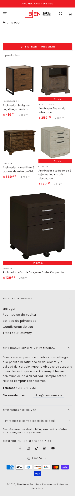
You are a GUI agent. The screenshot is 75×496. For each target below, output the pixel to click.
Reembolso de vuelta (19, 315)
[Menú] (4, 14)
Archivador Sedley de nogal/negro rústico (16, 107)
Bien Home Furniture (29, 484)
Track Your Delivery (17, 333)
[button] (60, 14)
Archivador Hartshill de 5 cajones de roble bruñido (18, 169)
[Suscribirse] (70, 421)
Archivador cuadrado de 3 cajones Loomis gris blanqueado (55, 174)
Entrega (9, 309)
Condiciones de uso (18, 327)
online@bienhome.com (48, 395)
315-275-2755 (27, 388)
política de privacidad (20, 321)
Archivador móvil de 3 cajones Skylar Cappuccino (34, 272)
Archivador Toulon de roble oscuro (51, 110)
